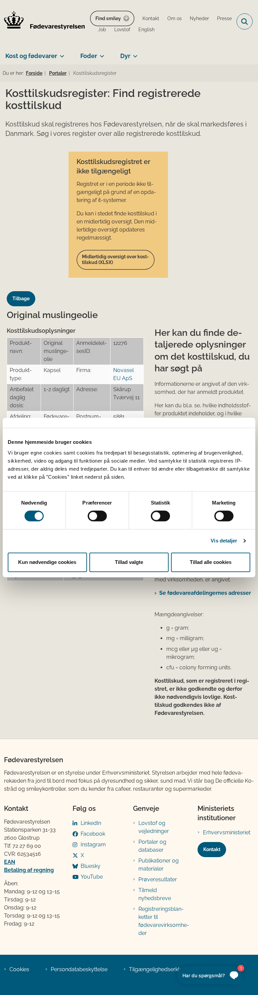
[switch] (97, 516)
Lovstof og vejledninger (153, 827)
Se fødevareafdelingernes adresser (205, 593)
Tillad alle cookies (210, 562)
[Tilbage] (24, 292)
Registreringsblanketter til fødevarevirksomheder (163, 921)
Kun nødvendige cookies (47, 562)
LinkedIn (91, 823)
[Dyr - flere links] (133, 53)
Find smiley (108, 18)
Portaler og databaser (152, 846)
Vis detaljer (224, 540)
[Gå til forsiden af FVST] (42, 21)
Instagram (93, 844)
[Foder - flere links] (100, 53)
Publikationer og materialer (158, 864)
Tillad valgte (129, 562)
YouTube (92, 877)
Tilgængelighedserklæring (161, 969)
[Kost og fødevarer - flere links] (60, 53)
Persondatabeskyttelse (79, 969)
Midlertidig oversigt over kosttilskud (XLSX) (115, 259)
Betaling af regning (29, 870)
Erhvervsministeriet (226, 832)
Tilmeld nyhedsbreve (154, 894)
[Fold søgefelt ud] (244, 21)
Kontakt (211, 849)
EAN (9, 862)
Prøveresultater (157, 879)
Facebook (93, 834)
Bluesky (90, 866)
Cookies (19, 969)
